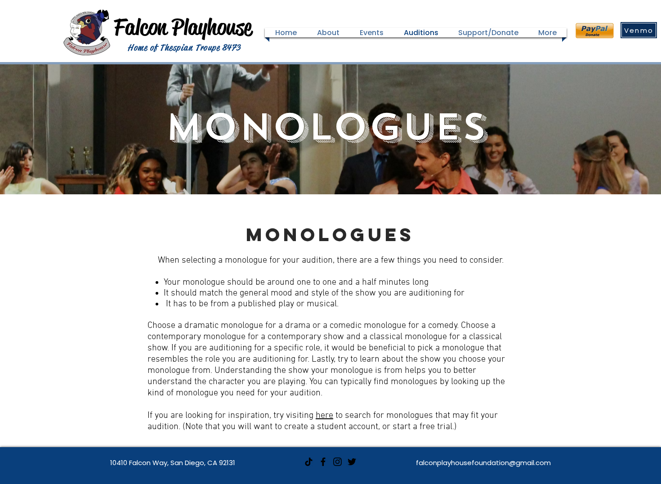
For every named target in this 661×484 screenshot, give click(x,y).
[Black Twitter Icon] (351, 461)
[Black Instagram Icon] (337, 461)
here (324, 415)
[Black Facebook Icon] (323, 461)
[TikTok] (308, 461)
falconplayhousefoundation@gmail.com (483, 462)
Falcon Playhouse (183, 27)
